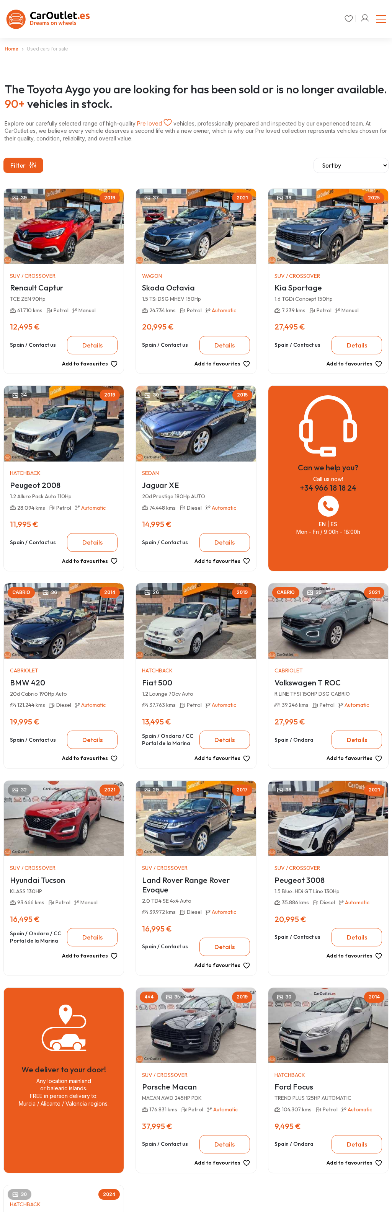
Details (92, 345)
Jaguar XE (160, 485)
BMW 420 (27, 682)
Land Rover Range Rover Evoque (186, 884)
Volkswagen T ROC (307, 682)
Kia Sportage (298, 287)
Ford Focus (293, 1086)
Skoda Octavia (168, 287)
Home (11, 49)
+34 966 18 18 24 (328, 488)
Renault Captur (36, 287)
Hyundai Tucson (37, 880)
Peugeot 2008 (35, 485)
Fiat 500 (157, 682)
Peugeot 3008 (299, 880)
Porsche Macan (169, 1086)
